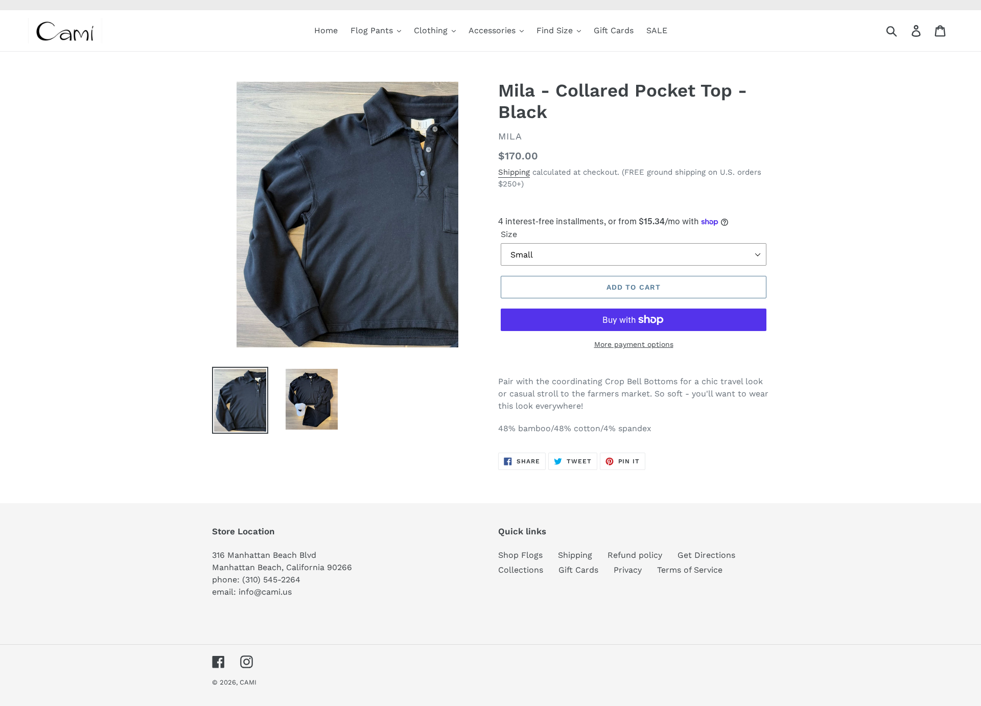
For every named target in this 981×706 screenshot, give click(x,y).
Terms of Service (689, 570)
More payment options (633, 344)
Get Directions (706, 555)
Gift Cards (578, 570)
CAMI (248, 682)
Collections (520, 570)
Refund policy (635, 555)
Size (509, 234)
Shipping (514, 172)
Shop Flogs (520, 555)
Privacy (628, 570)
